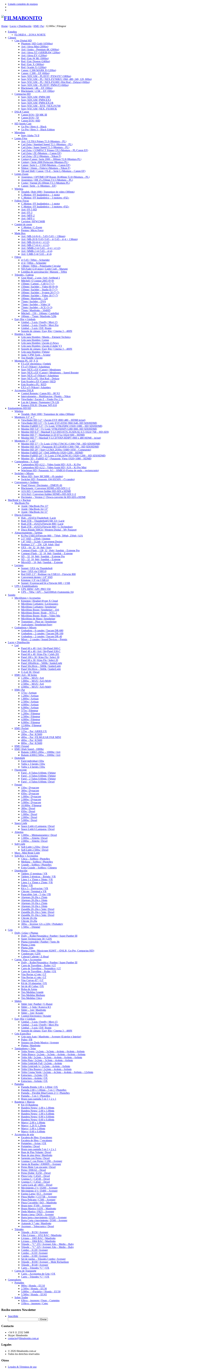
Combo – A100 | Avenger (34, 1256)
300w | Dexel (28, 808)
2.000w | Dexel (29, 817)
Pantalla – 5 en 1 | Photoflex (35, 1095)
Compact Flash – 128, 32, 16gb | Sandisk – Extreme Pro (50, 550)
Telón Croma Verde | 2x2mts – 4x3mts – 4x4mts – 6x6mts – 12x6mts (57, 1072)
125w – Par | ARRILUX (34, 731)
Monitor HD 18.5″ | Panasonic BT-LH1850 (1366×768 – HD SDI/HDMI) (60, 446)
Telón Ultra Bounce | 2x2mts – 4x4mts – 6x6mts (46, 1069)
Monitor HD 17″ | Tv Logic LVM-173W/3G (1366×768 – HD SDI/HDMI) (60, 443)
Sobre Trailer (21, 1297)
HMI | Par (20, 689)
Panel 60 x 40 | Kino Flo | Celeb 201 (40, 654)
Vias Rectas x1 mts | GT (33, 977)
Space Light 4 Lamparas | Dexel (38, 826)
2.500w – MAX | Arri (32, 683)
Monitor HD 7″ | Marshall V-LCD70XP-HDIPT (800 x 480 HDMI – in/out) (61, 437)
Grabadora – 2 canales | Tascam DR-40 (41, 636)
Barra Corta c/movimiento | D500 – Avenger (44, 1220)
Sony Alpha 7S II (30, 135)
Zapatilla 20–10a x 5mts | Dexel (37, 912)
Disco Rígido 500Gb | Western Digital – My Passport (48, 529)
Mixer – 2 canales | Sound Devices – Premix (44, 639)
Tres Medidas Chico (31, 998)
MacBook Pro (22, 503)
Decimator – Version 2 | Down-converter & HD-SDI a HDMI (53, 497)
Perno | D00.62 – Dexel (33, 1170)
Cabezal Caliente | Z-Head (35, 956)
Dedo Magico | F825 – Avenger (37, 1211)
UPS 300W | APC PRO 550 (36, 589)
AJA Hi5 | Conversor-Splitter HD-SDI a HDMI (46, 491)
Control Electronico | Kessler (36, 1015)
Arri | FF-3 (26, 212)
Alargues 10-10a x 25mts (34, 903)
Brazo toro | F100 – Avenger (36, 1205)
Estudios (12, 31)
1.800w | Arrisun (30, 698)
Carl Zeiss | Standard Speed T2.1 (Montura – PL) (46, 144)
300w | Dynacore (30, 790)
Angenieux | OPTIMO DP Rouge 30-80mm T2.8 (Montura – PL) (55, 177)
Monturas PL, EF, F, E (26, 360)
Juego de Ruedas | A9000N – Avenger (41, 1164)
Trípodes (19, 1229)
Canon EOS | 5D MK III (34, 114)
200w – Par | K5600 (31, 734)
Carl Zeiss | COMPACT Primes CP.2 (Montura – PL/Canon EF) (54, 150)
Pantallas (19, 1084)
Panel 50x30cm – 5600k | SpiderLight (41, 669)
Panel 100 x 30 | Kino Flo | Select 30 (40, 657)
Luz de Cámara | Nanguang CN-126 (40, 402)
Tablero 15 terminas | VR (34, 873)
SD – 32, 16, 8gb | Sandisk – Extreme (40, 559)
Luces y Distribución (19, 642)
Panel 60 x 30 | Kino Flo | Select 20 (39, 660)
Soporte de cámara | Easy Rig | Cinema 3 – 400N (46, 331)
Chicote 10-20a (29, 921)
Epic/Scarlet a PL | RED (33, 384)
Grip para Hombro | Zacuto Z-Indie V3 (41, 346)
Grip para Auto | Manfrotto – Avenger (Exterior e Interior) (51, 1036)
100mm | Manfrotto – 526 (34, 298)
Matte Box (20, 233)
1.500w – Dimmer (30, 927)
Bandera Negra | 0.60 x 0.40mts (37, 1119)
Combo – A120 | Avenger (34, 1250)
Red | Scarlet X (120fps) (33, 67)
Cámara (12, 37)
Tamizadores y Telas (25, 1048)
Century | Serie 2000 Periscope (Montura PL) (44, 162)
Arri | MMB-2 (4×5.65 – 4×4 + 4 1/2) (40, 248)
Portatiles (19, 1282)
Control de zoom (23, 224)
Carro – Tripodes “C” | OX (35, 1267)
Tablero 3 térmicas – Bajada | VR (38, 876)
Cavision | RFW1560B (33, 221)
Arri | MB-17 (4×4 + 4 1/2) (35, 245)
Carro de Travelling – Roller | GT (38, 965)
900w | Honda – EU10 (33, 1285)
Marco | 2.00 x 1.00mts (33, 1122)
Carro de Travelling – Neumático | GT (41, 968)
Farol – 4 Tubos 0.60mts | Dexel (38, 781)
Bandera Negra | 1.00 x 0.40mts (37, 1113)
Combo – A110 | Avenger (34, 1253)
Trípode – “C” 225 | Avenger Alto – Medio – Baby (47, 1247)
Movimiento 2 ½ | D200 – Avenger (39, 1187)
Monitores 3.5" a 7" (25, 417)
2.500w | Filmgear (30, 716)
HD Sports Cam (23, 123)
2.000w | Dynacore (31, 799)
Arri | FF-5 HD (29, 209)
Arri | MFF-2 (28, 215)
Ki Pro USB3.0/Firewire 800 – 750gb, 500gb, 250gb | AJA (52, 535)
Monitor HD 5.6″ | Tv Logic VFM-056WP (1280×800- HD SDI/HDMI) (59, 429)
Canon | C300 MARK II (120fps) (38, 70)
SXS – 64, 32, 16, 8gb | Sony (36, 547)
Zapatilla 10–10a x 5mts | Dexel (37, 915)
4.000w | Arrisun (30, 704)
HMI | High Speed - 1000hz (29, 749)
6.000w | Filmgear (30, 722)
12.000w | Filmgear (31, 725)
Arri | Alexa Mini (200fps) (34, 46)
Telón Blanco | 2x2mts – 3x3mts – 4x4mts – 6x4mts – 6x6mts (53, 1054)
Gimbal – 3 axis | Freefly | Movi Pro (40, 325)
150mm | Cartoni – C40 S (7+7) (37, 283)
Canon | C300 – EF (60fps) (35, 73)
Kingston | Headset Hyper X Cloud (39, 600)
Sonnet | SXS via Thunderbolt (36, 568)
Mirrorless (20, 132)
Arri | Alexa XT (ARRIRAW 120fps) (40, 52)
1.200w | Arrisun (30, 695)
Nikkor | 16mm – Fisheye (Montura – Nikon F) (45, 168)
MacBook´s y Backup (19, 500)
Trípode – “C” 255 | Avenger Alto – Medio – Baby (47, 1244)
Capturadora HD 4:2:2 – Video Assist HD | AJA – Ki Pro (51, 464)
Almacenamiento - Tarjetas (28, 532)
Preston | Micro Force (32, 230)
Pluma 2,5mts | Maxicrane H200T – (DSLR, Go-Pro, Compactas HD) (57, 950)
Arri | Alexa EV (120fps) (34, 55)
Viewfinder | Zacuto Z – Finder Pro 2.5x (42, 399)
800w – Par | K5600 (31, 743)
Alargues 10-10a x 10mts (34, 906)
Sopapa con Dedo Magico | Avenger (40, 1042)
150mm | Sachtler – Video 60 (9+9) (39, 286)
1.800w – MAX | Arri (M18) (36, 680)
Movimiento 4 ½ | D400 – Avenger (39, 1190)
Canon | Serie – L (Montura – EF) (38, 185)
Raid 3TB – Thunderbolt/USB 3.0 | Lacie (42, 520)
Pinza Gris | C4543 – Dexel (35, 1176)
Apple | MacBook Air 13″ (34, 509)
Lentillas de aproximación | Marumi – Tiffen (44, 271)
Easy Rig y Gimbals (25, 319)
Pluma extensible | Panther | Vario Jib (40, 941)
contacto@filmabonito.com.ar (23, 1338)
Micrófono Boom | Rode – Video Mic (40, 615)
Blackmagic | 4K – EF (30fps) (36, 88)
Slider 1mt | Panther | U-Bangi (36, 1004)
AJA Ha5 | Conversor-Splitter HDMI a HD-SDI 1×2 (48, 494)
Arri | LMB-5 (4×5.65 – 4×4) (36, 254)
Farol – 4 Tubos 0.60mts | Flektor (38, 775)
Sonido (11, 595)
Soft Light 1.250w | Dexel (34, 846)
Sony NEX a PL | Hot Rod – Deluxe (40, 378)
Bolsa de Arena (29, 989)
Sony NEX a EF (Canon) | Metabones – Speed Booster (50, 372)
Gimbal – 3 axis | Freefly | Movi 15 (39, 322)
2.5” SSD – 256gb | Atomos (35, 538)
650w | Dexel (28, 811)
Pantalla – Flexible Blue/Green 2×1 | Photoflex (45, 1093)
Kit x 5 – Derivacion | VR (34, 888)
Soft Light (20, 844)
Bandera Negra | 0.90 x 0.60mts (37, 1116)
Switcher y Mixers (24, 473)
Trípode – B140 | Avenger (34, 1264)
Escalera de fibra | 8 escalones (36, 1137)
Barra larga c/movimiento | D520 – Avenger (44, 1217)
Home (4, 26)
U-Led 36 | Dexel (30, 672)
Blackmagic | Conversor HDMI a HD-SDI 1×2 (45, 488)
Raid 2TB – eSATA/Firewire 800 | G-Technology (47, 526)
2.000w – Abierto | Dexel (34, 841)
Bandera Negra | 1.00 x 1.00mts (37, 1107)
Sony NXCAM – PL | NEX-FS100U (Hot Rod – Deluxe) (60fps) (55, 82)
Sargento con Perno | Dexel (35, 1158)
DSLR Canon (22, 111)
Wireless (19, 188)
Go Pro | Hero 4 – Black (33, 126)
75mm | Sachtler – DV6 (33, 301)
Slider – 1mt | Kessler (32, 1012)
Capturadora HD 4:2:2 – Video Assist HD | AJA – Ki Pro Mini (53, 467)
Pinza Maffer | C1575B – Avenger (39, 1196)
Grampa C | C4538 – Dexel (35, 1178)
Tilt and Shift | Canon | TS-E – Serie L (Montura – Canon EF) (53, 171)
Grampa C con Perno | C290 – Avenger (41, 1161)
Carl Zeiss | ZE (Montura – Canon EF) (41, 153)
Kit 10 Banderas (29, 1104)
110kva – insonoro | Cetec (34, 1303)
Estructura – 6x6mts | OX (34, 1081)
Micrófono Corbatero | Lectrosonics (39, 603)
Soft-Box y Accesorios (26, 855)
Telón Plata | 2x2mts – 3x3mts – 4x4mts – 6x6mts (47, 1060)
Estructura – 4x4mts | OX (34, 1078)
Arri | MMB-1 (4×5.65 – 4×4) (36, 251)
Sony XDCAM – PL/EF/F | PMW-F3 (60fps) (45, 85)
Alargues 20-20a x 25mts (34, 897)
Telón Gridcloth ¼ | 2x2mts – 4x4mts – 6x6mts (45, 1066)
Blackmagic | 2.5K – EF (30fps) (37, 91)
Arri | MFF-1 (28, 218)
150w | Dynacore (30, 787)
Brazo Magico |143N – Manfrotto (38, 1208)
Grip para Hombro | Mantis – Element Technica (46, 337)
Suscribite (13, 1316)
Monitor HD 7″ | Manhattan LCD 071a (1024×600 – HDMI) (53, 434)
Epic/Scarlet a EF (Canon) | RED (38, 381)
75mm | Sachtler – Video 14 (35, 304)
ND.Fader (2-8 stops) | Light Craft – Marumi (44, 268)
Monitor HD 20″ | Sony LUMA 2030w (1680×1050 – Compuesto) (56, 449)
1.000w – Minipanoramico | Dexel (39, 835)
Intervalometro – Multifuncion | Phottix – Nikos (46, 396)
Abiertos (19, 832)
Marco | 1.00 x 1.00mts (33, 1128)
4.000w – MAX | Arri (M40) (36, 686)
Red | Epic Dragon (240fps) (35, 61)
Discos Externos (23, 514)
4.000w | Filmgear (30, 719)
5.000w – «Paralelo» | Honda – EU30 (40, 1291)
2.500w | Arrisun (30, 701)
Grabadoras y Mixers (25, 627)
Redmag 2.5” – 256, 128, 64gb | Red (40, 544)
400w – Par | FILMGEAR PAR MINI (41, 737)
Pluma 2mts (27, 947)
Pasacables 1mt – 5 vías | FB (36, 894)
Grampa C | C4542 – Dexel (35, 1181)
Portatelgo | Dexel (30, 1146)
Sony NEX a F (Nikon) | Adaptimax (40, 375)
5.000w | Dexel (29, 820)
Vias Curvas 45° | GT (32, 980)
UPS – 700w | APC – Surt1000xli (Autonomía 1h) (47, 592)
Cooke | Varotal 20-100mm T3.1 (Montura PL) (45, 182)
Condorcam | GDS (31, 953)
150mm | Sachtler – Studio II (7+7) (39, 289)
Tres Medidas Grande (32, 992)
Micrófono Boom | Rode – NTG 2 (39, 612)
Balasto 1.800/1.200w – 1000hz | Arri (40, 752)
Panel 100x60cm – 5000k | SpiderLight (41, 663)
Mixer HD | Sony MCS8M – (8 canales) (42, 476)
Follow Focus (22, 200)
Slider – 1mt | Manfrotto (33, 1010)
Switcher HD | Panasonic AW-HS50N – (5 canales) (48, 479)
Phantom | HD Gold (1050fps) (37, 43)
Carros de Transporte (25, 1270)
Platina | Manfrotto (30, 1045)
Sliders (18, 1001)
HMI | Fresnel (22, 746)
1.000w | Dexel (29, 814)
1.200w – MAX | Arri (32, 678)
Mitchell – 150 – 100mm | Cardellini (40, 313)
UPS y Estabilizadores (26, 586)
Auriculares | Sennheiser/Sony (36, 624)
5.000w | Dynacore (31, 802)
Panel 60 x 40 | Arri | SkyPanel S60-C (40, 648)
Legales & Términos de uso (22, 1366)
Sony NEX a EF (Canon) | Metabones (41, 369)
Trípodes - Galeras (24, 274)
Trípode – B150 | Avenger (34, 1232)
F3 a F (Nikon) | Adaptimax (35, 366)
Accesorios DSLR (24, 390)
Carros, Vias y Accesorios (28, 959)
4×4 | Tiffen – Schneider (33, 263)
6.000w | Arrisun (30, 707)
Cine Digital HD (23, 40)
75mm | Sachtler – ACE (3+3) (36, 307)
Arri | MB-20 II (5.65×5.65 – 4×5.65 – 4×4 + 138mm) (49, 239)
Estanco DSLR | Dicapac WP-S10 (39, 405)
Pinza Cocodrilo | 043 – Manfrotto (39, 1202)
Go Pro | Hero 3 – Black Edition (38, 129)
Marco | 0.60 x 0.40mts (33, 1131)
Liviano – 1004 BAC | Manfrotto (38, 1241)
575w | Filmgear (29, 710)
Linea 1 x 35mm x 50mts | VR (37, 879)
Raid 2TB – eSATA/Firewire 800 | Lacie (42, 523)
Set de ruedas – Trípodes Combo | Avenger (43, 1259)
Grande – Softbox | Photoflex (36, 864)
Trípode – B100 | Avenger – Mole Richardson (45, 1261)
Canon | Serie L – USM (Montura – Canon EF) (45, 165)
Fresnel (18, 784)
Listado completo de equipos (23, 4)
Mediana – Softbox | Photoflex (37, 861)
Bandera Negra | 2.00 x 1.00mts (37, 1110)
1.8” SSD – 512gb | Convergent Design (41, 541)
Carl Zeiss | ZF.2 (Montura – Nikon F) (41, 156)
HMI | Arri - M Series (26, 675)
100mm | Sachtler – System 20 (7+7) (40, 292)
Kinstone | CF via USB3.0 (35, 580)
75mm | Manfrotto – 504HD (35, 310)
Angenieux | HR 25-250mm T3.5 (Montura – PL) (47, 180)
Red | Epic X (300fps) (32, 64)
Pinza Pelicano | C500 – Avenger (38, 1199)
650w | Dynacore (30, 793)
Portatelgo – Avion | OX (33, 1143)
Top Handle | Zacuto (32, 357)
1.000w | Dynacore (31, 796)
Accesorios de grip (24, 1134)
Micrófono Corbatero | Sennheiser (38, 606)
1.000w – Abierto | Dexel (34, 838)
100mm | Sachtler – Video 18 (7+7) (39, 295)
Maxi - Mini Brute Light (27, 852)
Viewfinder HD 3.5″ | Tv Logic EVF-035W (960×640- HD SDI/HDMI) (59, 423)
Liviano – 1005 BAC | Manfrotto (38, 1238)
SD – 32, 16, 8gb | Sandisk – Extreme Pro (43, 556)
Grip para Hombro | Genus (35, 340)
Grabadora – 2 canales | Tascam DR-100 (42, 633)
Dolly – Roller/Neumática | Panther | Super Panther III (49, 935)
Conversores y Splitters (27, 482)
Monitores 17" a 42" (25, 440)
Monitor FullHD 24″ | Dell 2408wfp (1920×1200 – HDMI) (52, 452)
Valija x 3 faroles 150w (33, 763)
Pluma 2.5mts (28, 944)
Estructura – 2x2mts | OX (34, 1075)
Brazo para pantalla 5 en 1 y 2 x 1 (38, 1098)
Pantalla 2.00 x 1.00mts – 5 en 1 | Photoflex (43, 1090)
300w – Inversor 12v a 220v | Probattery (42, 924)
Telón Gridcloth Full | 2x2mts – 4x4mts (41, 1063)
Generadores (14, 1279)
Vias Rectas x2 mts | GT (33, 974)
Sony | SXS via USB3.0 (33, 571)
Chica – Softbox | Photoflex (35, 858)
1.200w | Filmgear (30, 713)
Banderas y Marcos (25, 1101)
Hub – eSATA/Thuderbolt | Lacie (38, 517)
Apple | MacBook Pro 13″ (34, 506)
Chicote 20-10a (29, 918)
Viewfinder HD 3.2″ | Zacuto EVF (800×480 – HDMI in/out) (53, 420)
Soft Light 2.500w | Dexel (34, 849)
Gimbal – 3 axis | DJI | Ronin (36, 328)
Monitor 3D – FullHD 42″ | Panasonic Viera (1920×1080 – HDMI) (56, 458)
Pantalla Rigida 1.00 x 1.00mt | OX (39, 1087)
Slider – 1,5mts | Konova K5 (36, 1007)
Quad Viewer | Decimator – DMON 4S (41, 485)
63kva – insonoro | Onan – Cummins (40, 1300)
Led (17, 645)
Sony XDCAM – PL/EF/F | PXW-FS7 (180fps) (46, 76)
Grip (10, 929)
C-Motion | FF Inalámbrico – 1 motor (40, 194)
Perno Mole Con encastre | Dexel (38, 1167)
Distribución (21, 870)
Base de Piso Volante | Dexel (36, 1152)
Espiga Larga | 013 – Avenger (36, 1193)
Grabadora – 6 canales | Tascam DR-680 (42, 630)
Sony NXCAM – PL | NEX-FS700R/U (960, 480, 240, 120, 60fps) (56, 79)
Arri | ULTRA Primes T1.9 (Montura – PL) (43, 141)
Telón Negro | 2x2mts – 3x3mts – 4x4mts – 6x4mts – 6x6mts (53, 1051)
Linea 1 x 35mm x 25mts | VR (37, 882)
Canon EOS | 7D (30, 117)
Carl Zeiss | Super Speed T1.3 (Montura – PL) (45, 147)
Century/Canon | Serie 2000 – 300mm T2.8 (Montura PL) (51, 159)
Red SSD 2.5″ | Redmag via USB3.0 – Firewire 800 (48, 574)
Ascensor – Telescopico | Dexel (37, 1226)
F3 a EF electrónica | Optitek (36, 363)
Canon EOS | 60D (30, 120)
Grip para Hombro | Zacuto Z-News (40, 343)
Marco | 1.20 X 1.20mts (33, 1125)
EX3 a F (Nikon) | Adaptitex (36, 387)
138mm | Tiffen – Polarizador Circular (41, 265)
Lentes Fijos (21, 138)
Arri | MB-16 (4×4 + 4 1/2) (35, 242)
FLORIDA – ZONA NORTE (30, 34)
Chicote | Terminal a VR (33, 891)
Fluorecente (21, 769)
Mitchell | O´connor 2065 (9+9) (37, 280)
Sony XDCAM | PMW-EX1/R (37, 102)
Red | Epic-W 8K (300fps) (35, 58)
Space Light (21, 823)
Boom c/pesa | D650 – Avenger (37, 1214)
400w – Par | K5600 (31, 740)
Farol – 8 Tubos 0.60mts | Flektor (38, 772)
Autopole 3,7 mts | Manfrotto (36, 1223)
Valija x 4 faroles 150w (33, 766)
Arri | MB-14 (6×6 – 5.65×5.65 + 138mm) (43, 236)
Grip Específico (23, 1033)
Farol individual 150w (32, 761)
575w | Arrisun (29, 692)
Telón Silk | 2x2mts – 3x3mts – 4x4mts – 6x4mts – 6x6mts (51, 1057)
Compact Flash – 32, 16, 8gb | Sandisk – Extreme (47, 553)
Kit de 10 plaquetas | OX (34, 983)
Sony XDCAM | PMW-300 (35, 97)
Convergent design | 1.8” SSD (37, 577)
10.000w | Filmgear (31, 805)
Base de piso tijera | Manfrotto (36, 1155)
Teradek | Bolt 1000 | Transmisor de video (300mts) (48, 191)
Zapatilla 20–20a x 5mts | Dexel (37, 909)
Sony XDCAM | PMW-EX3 (36, 99)
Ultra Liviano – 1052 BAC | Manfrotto (41, 1235)
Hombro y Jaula (23, 334)
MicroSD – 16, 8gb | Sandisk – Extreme (42, 562)
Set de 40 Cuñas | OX (32, 986)
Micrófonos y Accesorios (28, 597)
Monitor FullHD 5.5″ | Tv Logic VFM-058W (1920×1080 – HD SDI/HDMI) (61, 426)
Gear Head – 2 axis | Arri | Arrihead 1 (40, 277)
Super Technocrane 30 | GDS (36, 938)
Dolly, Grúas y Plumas (26, 932)
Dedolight (20, 758)
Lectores (19, 565)
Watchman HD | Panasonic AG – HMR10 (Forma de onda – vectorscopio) (60, 470)
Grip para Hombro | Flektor (35, 351)
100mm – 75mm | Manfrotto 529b (38, 316)
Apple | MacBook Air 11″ (34, 512)
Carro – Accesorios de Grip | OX (38, 1273)
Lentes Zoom (21, 174)
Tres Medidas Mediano (33, 995)
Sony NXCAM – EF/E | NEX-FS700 (40, 105)
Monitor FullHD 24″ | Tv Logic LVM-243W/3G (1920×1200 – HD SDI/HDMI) (63, 455)
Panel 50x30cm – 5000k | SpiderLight (41, 666)
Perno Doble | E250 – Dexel (36, 1173)
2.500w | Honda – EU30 (34, 1288)
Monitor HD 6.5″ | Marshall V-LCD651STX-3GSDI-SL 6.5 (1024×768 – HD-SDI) (65, 431)
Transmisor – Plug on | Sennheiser (39, 621)
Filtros (18, 257)
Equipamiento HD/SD (19, 408)
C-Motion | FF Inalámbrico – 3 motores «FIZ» (45, 197)
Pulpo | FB (26, 1039)
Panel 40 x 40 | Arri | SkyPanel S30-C (40, 651)
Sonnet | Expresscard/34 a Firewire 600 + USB (45, 583)
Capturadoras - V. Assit (27, 461)
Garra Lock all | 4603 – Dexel (36, 1184)
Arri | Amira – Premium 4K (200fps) (40, 49)
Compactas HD (23, 94)
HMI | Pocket (22, 728)
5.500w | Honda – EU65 (34, 1294)
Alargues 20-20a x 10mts (34, 900)
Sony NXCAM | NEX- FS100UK (39, 108)
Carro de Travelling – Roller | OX (38, 971)
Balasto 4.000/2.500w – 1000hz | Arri (40, 755)
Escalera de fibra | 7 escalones (36, 1140)
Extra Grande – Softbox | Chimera (39, 867)
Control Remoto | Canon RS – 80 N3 (40, 393)
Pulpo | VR (27, 885)
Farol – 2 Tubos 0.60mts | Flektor (38, 778)
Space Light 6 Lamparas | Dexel (38, 829)
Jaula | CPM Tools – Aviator (35, 354)
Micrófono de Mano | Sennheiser (38, 618)
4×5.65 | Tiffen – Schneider (35, 260)
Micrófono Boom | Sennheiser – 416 (40, 609)
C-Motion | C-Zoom (31, 227)
